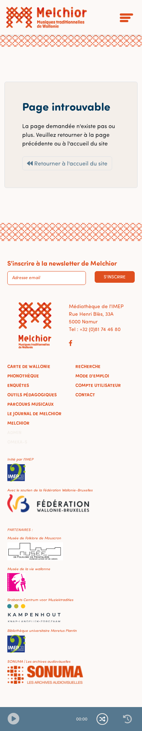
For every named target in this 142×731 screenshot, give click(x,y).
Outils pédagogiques (32, 394)
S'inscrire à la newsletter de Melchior (62, 263)
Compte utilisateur (98, 385)
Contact (85, 394)
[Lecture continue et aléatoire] (102, 719)
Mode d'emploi (92, 376)
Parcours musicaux (30, 404)
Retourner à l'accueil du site (70, 163)
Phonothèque (23, 376)
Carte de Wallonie (28, 366)
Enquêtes (18, 385)
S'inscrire (115, 276)
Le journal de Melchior (34, 413)
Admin (14, 432)
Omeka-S (17, 442)
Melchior (18, 423)
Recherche (87, 366)
